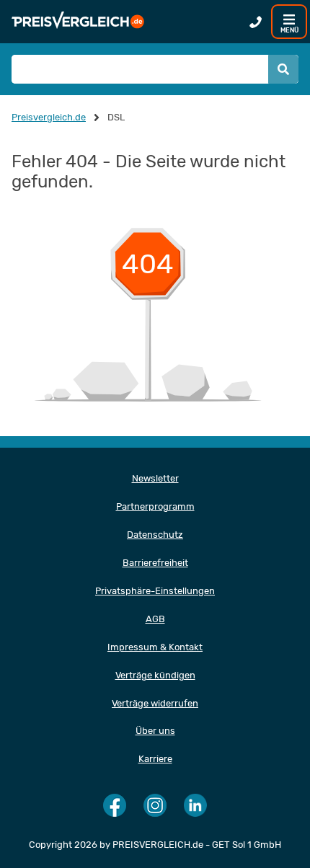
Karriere (155, 758)
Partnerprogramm (155, 506)
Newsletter (155, 478)
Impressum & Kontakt (155, 647)
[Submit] (283, 69)
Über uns (155, 730)
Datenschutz (155, 534)
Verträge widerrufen (155, 703)
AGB (155, 619)
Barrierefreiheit (155, 562)
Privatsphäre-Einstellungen (155, 590)
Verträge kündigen (155, 675)
